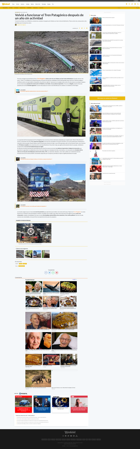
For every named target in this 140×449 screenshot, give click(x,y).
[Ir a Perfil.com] (135, 0)
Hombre (68, 439)
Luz (86, 439)
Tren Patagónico (41, 78)
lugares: (16, 263)
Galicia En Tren (22, 7)
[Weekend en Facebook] (65, 436)
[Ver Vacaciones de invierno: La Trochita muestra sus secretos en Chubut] (34, 224)
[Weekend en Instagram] (63, 436)
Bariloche (24, 263)
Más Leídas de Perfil (95, 103)
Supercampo (79, 439)
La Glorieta (41, 7)
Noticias (53, 439)
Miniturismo (35, 7)
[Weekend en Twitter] (68, 436)
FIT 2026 (10, 7)
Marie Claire (58, 439)
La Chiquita (16, 7)
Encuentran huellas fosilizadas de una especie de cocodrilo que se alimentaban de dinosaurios (33, 422)
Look (84, 439)
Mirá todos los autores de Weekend (107, 98)
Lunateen (93, 439)
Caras (49, 439)
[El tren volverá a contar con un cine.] (28, 254)
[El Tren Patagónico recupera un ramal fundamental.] (37, 254)
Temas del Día (5, 7)
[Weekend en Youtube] (71, 436)
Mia (89, 439)
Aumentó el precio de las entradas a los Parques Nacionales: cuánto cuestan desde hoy (31, 417)
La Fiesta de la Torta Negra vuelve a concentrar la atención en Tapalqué (29, 423)
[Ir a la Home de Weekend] (70, 432)
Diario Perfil (44, 439)
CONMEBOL (29, 7)
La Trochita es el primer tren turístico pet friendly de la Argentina (33, 206)
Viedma (20, 263)
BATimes (98, 439)
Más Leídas (93, 15)
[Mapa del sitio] (77, 436)
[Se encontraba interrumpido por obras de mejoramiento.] (20, 254)
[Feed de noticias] (73, 436)
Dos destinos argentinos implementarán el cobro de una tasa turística (33, 91)
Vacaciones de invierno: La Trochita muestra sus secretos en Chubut (30, 243)
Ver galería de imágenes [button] (21, 24)
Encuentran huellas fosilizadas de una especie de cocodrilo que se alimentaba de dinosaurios (32, 420)
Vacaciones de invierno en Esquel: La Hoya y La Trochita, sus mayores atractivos (35, 159)
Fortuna (63, 439)
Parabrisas (73, 439)
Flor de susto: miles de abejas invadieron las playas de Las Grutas (28, 418)
